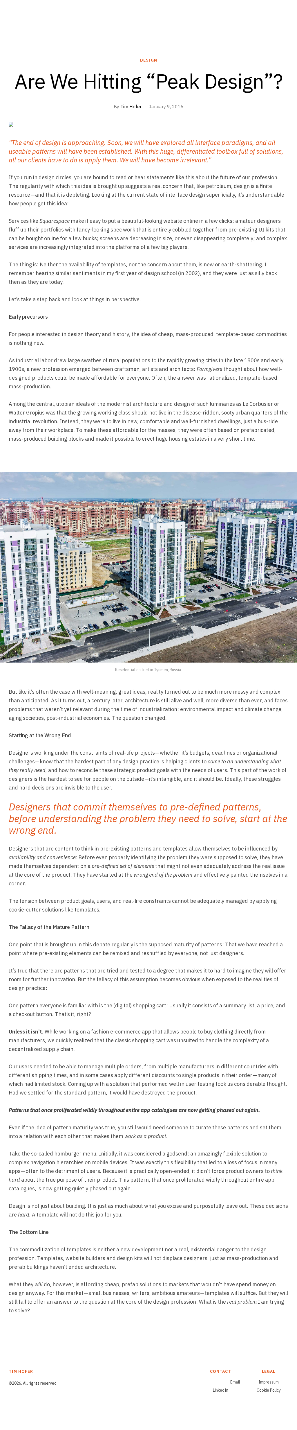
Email (235, 1382)
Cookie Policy (269, 1390)
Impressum (268, 1382)
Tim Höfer (131, 107)
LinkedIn (220, 1390)
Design (148, 60)
